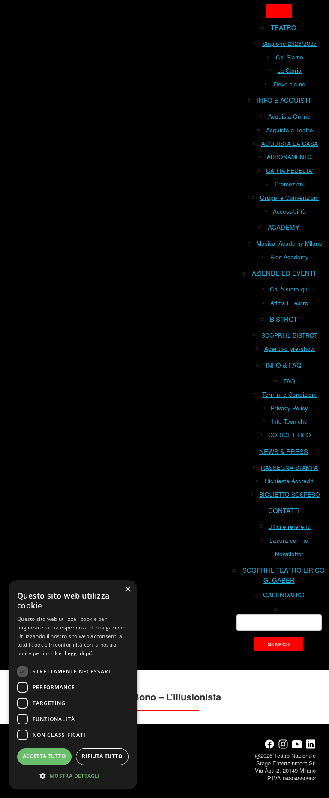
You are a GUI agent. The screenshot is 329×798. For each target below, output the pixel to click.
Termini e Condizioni (289, 394)
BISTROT (283, 318)
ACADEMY (283, 226)
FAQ (289, 381)
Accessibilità (289, 211)
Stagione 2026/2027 (289, 43)
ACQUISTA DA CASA (289, 143)
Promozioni (290, 184)
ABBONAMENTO (289, 157)
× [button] (127, 589)
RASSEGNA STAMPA (289, 467)
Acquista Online (289, 116)
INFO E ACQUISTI (283, 99)
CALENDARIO (284, 594)
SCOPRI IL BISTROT (289, 335)
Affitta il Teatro (289, 303)
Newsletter (289, 554)
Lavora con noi (289, 540)
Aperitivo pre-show (289, 348)
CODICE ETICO (289, 435)
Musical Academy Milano (290, 243)
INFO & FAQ (284, 364)
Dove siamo (289, 84)
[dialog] (73, 684)
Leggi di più (79, 653)
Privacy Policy (289, 408)
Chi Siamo (289, 57)
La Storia (289, 70)
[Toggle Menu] (279, 11)
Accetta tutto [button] (44, 756)
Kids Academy (289, 257)
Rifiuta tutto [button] (102, 756)
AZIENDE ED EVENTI (283, 272)
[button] (73, 776)
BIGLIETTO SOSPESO (289, 494)
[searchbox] (279, 622)
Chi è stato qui (289, 289)
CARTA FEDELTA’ (289, 170)
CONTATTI (283, 510)
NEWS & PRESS (283, 451)
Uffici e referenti (289, 526)
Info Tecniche (290, 421)
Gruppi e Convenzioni (289, 197)
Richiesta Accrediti (289, 481)
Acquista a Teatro (289, 130)
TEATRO (283, 27)
